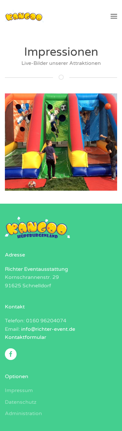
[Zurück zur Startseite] (24, 16)
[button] (114, 16)
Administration (23, 413)
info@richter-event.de (48, 329)
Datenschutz (20, 402)
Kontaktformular (25, 337)
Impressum (19, 390)
